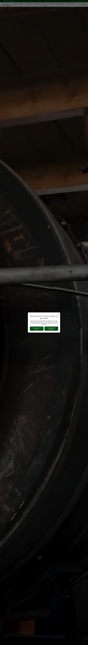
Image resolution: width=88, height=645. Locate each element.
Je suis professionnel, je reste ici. (36, 328)
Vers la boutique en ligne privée (51, 328)
